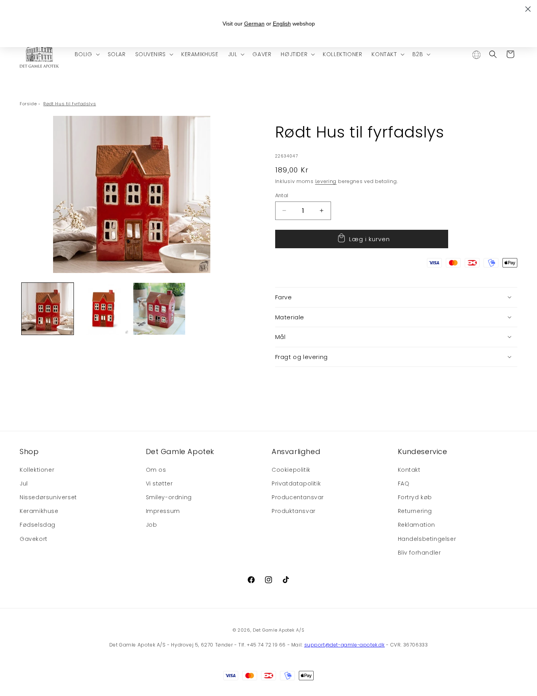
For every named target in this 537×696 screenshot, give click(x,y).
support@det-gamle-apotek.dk (344, 644)
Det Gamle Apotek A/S (278, 630)
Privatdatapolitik (296, 483)
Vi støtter (159, 483)
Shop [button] (29, 451)
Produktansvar (294, 511)
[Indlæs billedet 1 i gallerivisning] (48, 309)
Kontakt (409, 469)
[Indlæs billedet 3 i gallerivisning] (159, 309)
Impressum (163, 511)
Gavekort (34, 538)
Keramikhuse (39, 511)
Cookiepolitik (291, 469)
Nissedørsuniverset (48, 497)
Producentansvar (298, 497)
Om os (156, 469)
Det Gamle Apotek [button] (180, 451)
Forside (28, 104)
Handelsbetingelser (427, 538)
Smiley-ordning (169, 497)
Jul (24, 483)
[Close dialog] (528, 9)
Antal (282, 195)
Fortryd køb (415, 497)
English (282, 23)
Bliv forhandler (419, 552)
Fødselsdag (37, 525)
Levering (326, 181)
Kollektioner (37, 469)
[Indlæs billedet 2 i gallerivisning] (103, 309)
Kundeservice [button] (422, 451)
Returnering (415, 511)
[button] (86, 54)
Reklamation (417, 525)
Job (151, 525)
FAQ (404, 483)
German (254, 23)
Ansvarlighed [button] (296, 451)
